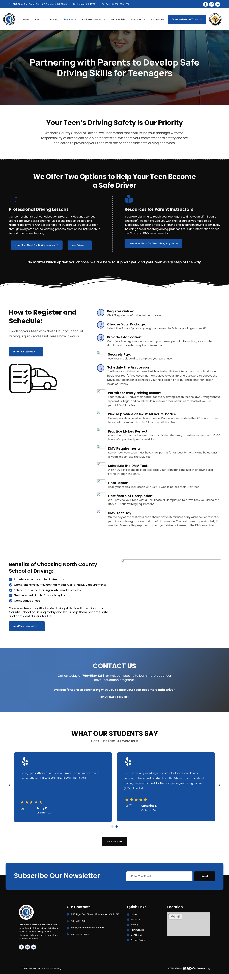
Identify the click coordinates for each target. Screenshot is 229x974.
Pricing (54, 20)
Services (68, 20)
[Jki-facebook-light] (205, 4)
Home (25, 20)
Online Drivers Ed (92, 20)
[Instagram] (211, 4)
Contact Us (157, 20)
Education (136, 20)
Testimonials (118, 20)
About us (39, 20)
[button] (9, 785)
